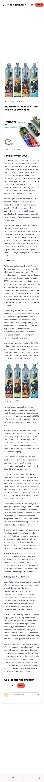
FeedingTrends (15, 4)
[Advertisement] (22, 34)
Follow (20, 685)
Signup (39, 5)
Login (31, 5)
